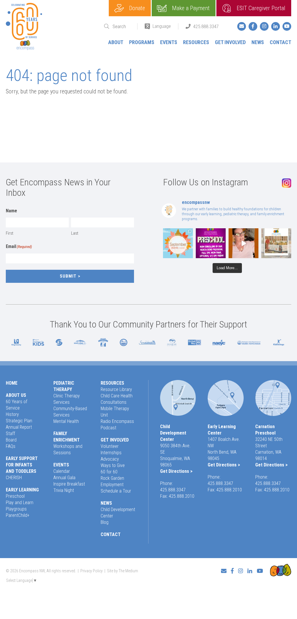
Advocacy (110, 459)
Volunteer (110, 446)
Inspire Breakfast (69, 484)
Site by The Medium (122, 571)
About (115, 42)
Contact (280, 42)
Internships (111, 452)
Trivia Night (63, 490)
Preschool (15, 496)
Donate (137, 8)
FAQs (10, 446)
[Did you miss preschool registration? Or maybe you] (211, 243)
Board (11, 440)
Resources (196, 42)
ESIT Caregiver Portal (261, 8)
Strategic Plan (19, 420)
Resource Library (116, 389)
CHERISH (14, 477)
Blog (104, 522)
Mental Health (66, 421)
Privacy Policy (91, 571)
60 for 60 (109, 472)
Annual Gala (64, 477)
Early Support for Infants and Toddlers (22, 465)
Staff (10, 433)
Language (162, 26)
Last (74, 233)
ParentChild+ (18, 515)
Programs (141, 42)
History (12, 414)
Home (11, 383)
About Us (16, 395)
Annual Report (19, 427)
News (257, 42)
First (9, 233)
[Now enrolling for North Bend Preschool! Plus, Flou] (178, 243)
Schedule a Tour (116, 491)
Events (168, 42)
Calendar (61, 471)
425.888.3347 (206, 26)
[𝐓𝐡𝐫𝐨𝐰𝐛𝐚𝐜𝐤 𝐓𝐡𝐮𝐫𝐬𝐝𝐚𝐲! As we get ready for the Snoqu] (276, 243)
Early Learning (22, 490)
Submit (68, 276)
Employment (112, 484)
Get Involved (230, 42)
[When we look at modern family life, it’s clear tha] (243, 243)
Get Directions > (176, 471)
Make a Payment (191, 8)
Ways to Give (113, 465)
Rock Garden (112, 478)
